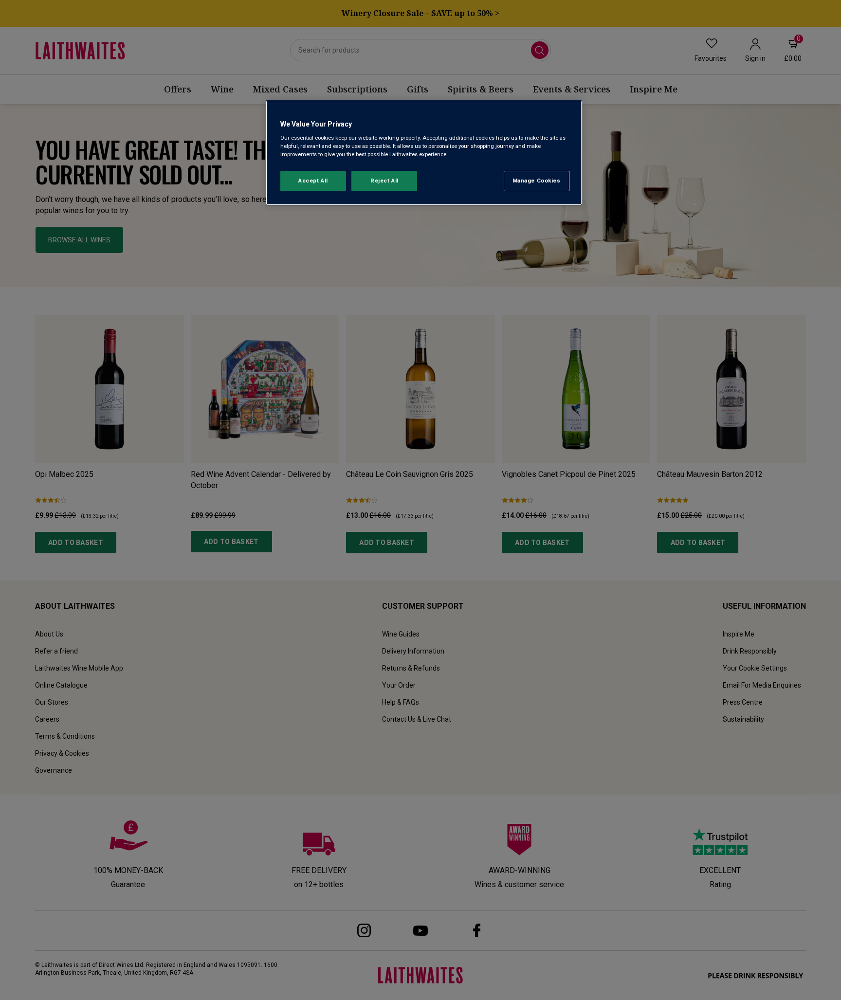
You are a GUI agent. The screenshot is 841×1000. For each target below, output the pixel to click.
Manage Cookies (536, 180)
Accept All (313, 180)
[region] (424, 153)
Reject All (384, 180)
